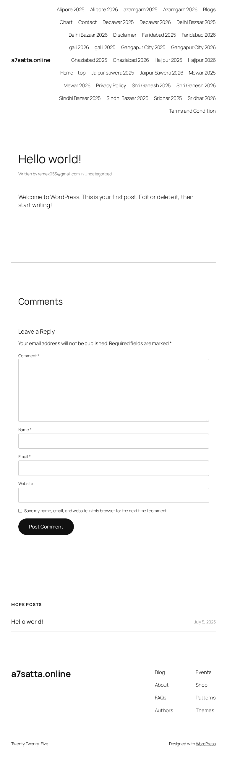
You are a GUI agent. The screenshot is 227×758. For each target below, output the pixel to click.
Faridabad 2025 (159, 34)
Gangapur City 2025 (143, 47)
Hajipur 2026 (202, 59)
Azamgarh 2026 (180, 9)
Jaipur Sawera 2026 (161, 72)
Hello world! (27, 621)
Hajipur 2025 (168, 59)
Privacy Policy (111, 85)
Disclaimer (125, 34)
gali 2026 (79, 47)
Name (25, 429)
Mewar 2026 (77, 85)
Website (25, 483)
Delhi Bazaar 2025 (195, 22)
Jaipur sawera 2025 (112, 72)
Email (24, 456)
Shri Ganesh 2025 (151, 85)
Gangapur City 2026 (193, 47)
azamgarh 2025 (141, 9)
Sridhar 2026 (202, 98)
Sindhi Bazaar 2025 (80, 98)
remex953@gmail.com (59, 174)
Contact (87, 22)
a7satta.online (30, 60)
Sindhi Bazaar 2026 (127, 98)
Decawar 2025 (118, 22)
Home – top (73, 72)
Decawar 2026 (155, 22)
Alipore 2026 (104, 9)
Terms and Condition (192, 110)
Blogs (209, 9)
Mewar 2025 (202, 72)
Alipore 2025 (71, 9)
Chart (66, 22)
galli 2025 (105, 47)
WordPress (206, 743)
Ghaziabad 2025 (89, 59)
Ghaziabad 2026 (131, 59)
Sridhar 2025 (168, 98)
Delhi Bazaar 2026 (88, 34)
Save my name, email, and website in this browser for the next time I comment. (95, 510)
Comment (28, 355)
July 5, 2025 (205, 622)
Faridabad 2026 (199, 34)
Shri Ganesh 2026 (195, 85)
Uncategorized (98, 174)
